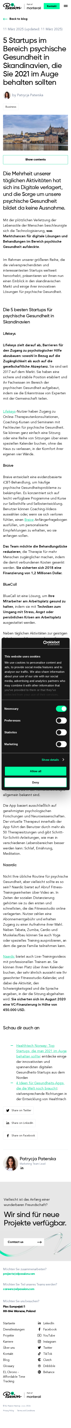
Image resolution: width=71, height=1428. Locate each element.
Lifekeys (9, 411)
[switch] (61, 721)
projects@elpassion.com (19, 1274)
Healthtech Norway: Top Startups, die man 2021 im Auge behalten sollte (41, 1051)
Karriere (8, 1341)
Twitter (47, 1347)
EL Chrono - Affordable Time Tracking (14, 1377)
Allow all (35, 771)
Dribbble (49, 1366)
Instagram (49, 1341)
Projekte (8, 1335)
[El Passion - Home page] (13, 6)
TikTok (47, 1354)
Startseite (9, 1323)
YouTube (49, 1335)
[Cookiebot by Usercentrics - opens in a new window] (45, 643)
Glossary (8, 1366)
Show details (50, 759)
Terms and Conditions (26, 1411)
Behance (49, 1372)
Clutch (47, 1360)
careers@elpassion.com (18, 1289)
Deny (35, 782)
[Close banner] (65, 643)
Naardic (9, 956)
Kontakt (51, 6)
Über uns (9, 1347)
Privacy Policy (8, 1411)
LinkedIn (48, 1323)
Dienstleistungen (14, 1329)
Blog (6, 1360)
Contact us (15, 1242)
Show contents (35, 159)
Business (10, 107)
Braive (29, 520)
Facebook (50, 1329)
